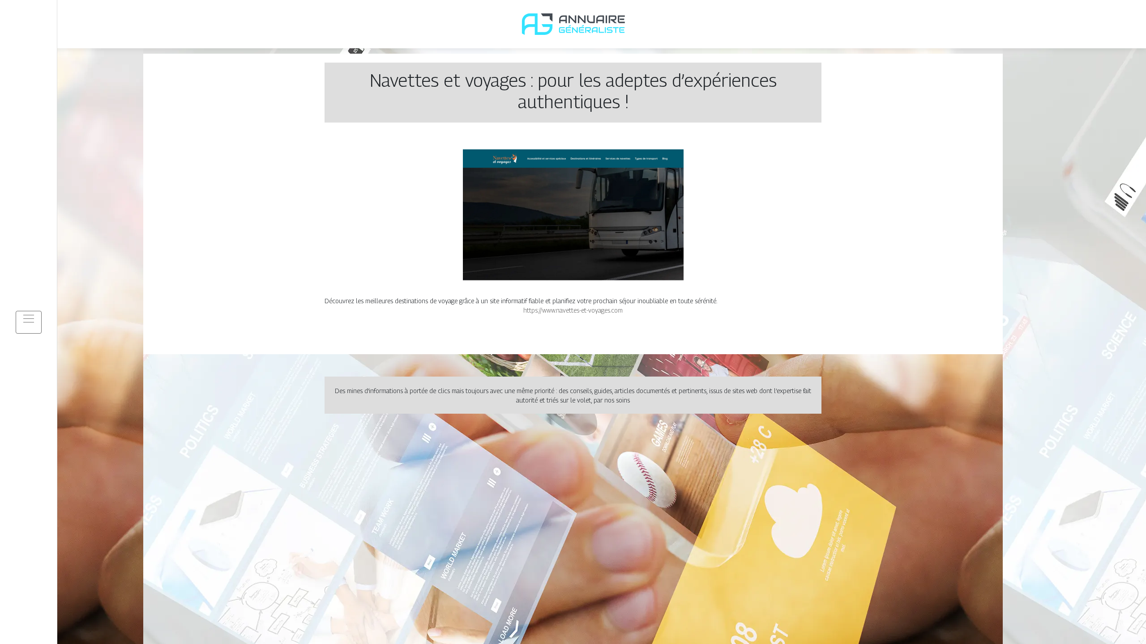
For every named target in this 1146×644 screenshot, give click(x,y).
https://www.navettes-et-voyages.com (573, 310)
